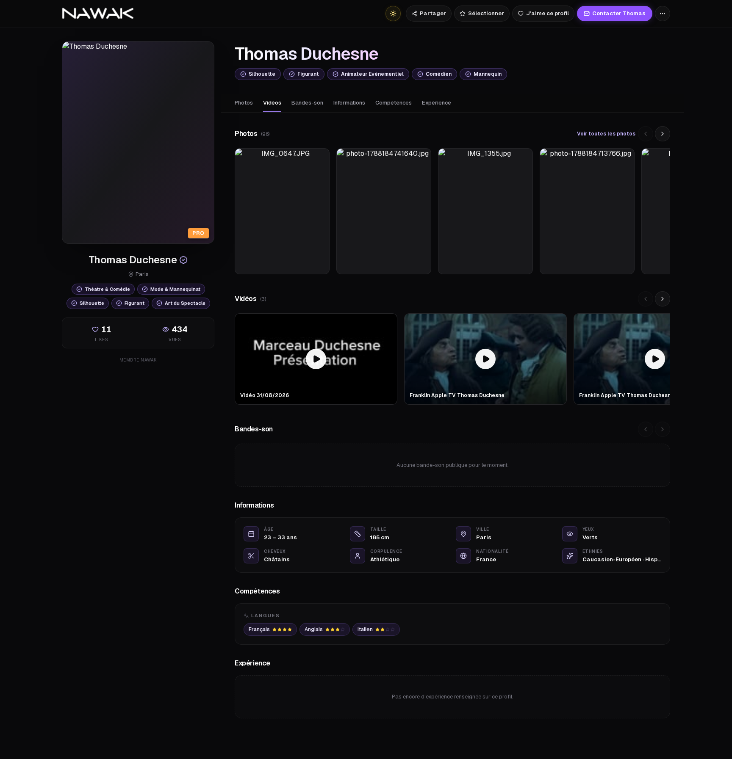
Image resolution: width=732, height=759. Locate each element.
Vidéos (272, 102)
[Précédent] (645, 133)
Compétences (393, 102)
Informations (349, 102)
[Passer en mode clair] (393, 13)
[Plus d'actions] (662, 13)
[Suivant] (662, 133)
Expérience (436, 102)
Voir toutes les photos (606, 133)
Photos (244, 102)
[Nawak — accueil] (97, 13)
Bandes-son (307, 102)
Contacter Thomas (619, 13)
